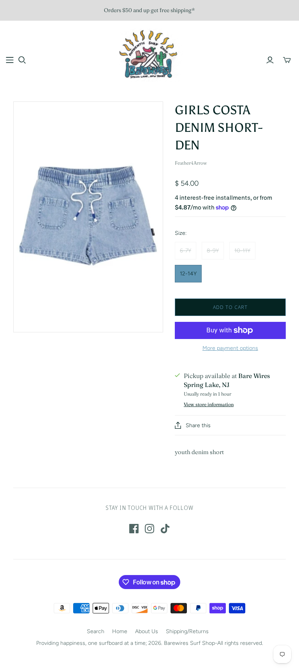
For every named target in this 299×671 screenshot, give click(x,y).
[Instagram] (149, 528)
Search (95, 631)
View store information (209, 404)
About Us (146, 631)
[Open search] (22, 60)
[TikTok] (165, 528)
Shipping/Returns (187, 631)
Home (119, 631)
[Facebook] (134, 528)
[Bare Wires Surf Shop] (149, 55)
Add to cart (230, 307)
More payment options (230, 348)
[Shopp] (10, 60)
